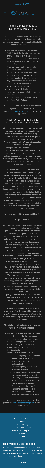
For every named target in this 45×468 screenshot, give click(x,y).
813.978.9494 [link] (22, 3)
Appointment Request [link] (22, 419)
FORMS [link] (22, 422)
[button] (6, 13)
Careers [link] (22, 434)
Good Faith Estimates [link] (22, 428)
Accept (22, 462)
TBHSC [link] (22, 437)
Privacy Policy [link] (22, 425)
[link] (22, 13)
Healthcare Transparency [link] (22, 431)
